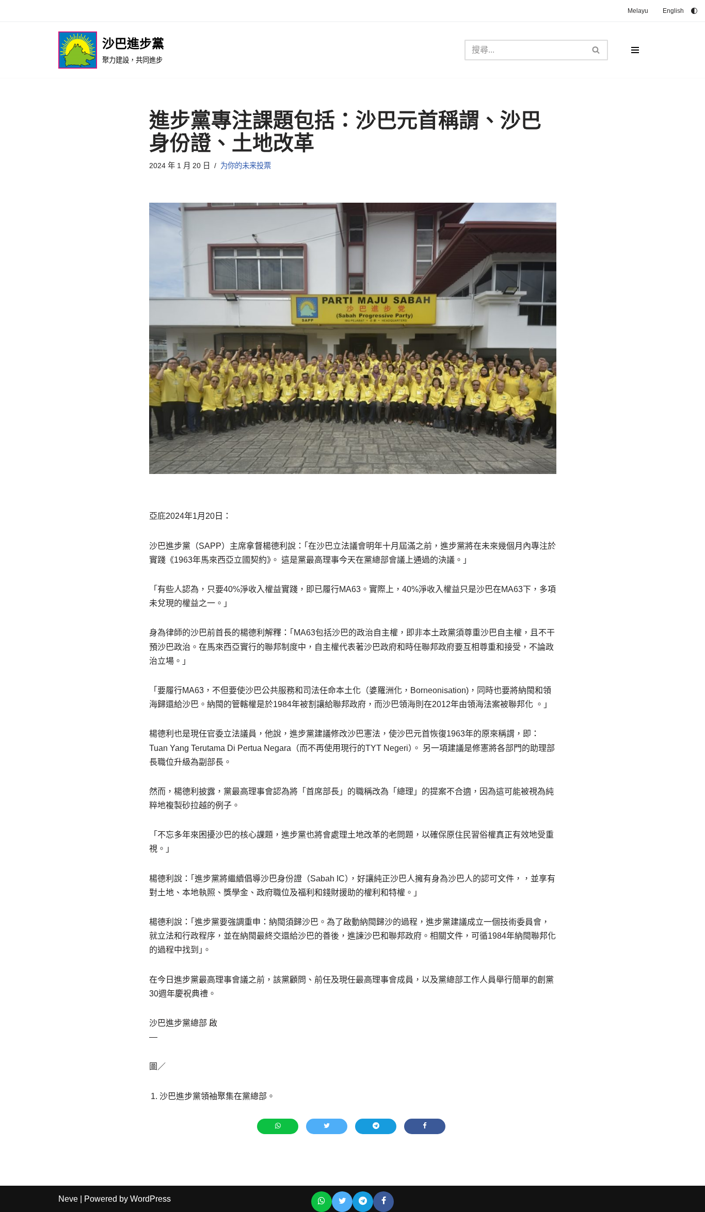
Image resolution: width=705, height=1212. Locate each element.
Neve (68, 1198)
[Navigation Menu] (635, 50)
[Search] (596, 50)
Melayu (638, 10)
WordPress (150, 1198)
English (673, 10)
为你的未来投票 (245, 165)
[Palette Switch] (694, 11)
